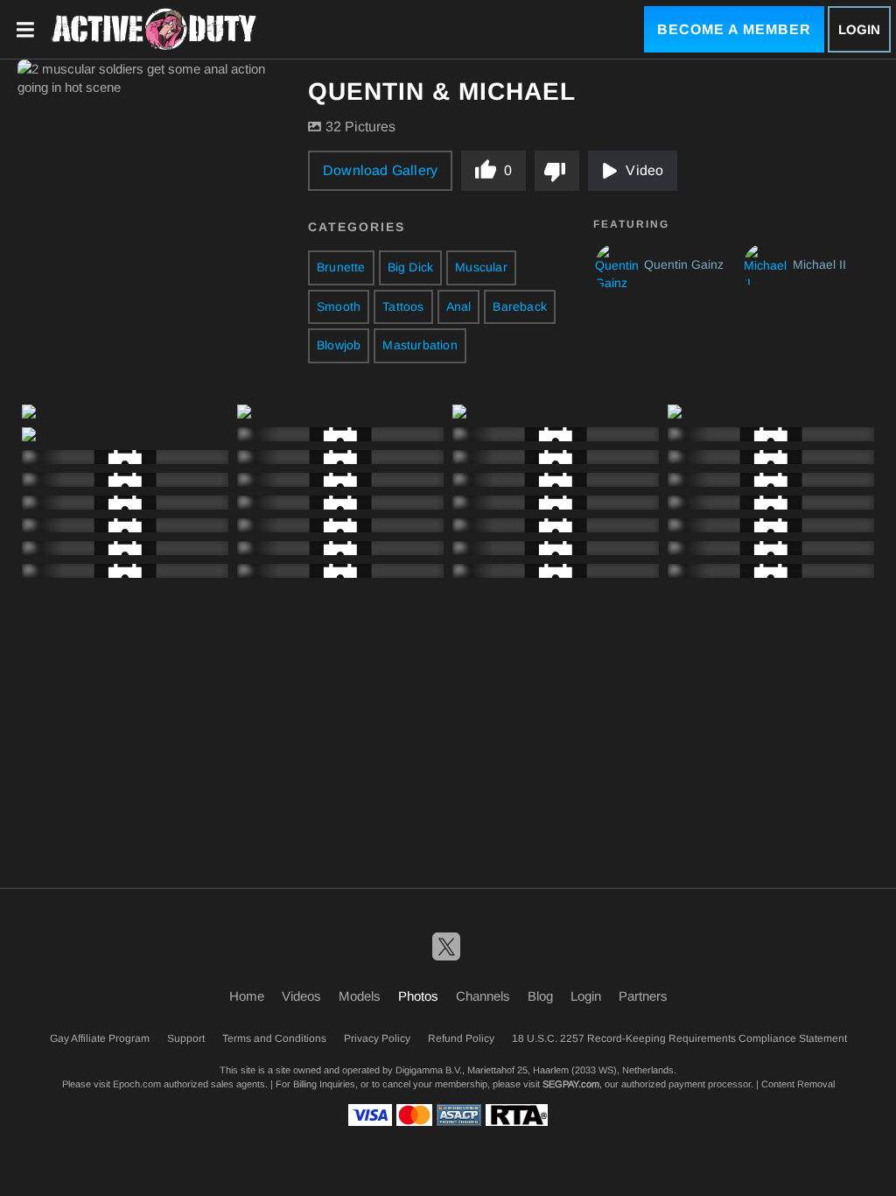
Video (644, 170)
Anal (459, 306)
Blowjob (338, 345)
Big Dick (411, 267)
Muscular (481, 267)
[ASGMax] (154, 30)
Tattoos (403, 306)
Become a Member (734, 29)
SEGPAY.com (570, 1084)
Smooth (338, 306)
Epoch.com (137, 1084)
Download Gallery (380, 170)
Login (859, 29)
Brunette (341, 267)
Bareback (520, 306)
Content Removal (798, 1084)
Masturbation (419, 345)
